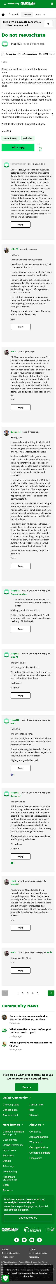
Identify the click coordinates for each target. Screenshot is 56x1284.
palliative (27, 138)
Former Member (19, 594)
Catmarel (16, 432)
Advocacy (8, 1166)
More (10, 3)
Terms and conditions (11, 1253)
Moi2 (13, 351)
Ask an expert (10, 1115)
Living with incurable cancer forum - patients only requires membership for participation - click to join (28, 1273)
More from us (12, 1124)
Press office (35, 1158)
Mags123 (16, 43)
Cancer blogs (10, 1110)
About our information (38, 1253)
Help (31, 1110)
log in (40, 149)
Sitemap (33, 1115)
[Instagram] (39, 1239)
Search (15, 15)
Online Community (15, 1097)
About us (8, 1190)
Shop (6, 1185)
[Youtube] (31, 1239)
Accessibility (34, 1257)
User (52, 3)
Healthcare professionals (10, 1178)
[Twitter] (24, 1239)
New (48, 23)
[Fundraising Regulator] (32, 1229)
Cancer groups (11, 1105)
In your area (9, 1150)
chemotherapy (10, 138)
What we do (35, 1142)
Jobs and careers (38, 1137)
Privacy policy (8, 1257)
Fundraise (8, 1156)
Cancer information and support (13, 1133)
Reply (20, 225)
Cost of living (10, 1140)
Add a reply (18, 147)
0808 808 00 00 (28, 1218)
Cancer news (36, 1105)
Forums (27, 15)
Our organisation (38, 1147)
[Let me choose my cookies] (5, 1278)
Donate (26, 1087)
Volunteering (10, 1172)
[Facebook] (16, 1239)
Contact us (35, 1132)
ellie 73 (15, 249)
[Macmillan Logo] (10, 1229)
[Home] (28, 3)
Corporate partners (39, 1153)
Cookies (32, 1250)
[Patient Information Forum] (50, 1229)
